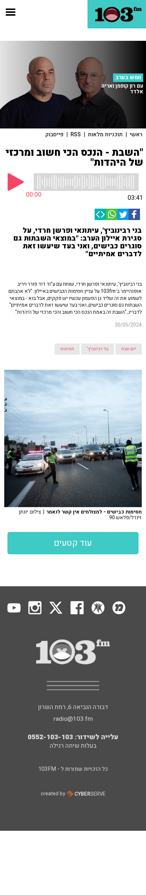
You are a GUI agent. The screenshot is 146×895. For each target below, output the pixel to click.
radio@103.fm (73, 719)
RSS (76, 134)
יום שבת (128, 349)
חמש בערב (128, 77)
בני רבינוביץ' (97, 349)
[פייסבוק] (134, 214)
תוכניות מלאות (105, 134)
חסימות (67, 349)
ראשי (136, 134)
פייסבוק (54, 134)
